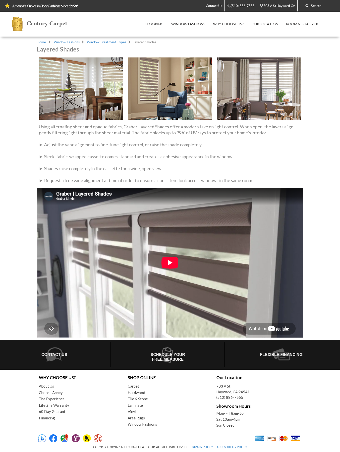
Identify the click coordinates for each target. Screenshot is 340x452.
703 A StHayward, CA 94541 (233, 389)
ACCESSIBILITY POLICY (232, 447)
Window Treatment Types (106, 42)
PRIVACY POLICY (202, 447)
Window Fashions (67, 42)
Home (41, 42)
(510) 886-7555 (229, 397)
